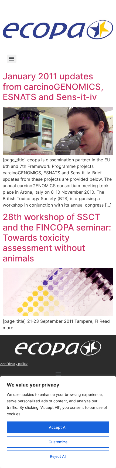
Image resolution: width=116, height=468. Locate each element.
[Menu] (11, 59)
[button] (58, 375)
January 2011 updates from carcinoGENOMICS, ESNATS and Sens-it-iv (53, 86)
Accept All (58, 427)
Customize (58, 441)
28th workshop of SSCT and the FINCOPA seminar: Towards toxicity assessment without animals (57, 238)
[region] (58, 422)
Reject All (58, 456)
